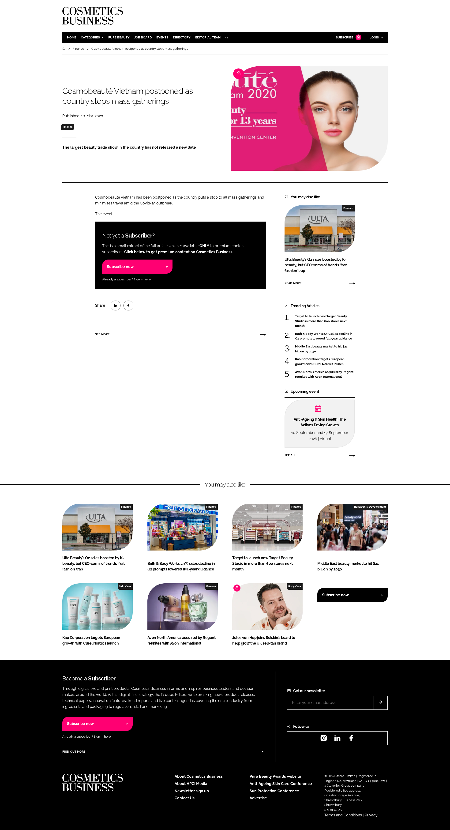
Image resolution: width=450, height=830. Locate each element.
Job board (143, 37)
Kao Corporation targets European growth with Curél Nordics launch (325, 361)
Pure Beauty (119, 37)
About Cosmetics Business (199, 776)
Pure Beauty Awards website (275, 776)
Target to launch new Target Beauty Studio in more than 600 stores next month (325, 321)
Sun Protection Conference (274, 791)
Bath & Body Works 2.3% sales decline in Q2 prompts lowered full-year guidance (325, 336)
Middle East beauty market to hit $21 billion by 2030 (325, 349)
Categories (90, 37)
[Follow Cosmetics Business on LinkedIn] (337, 739)
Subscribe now (120, 266)
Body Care (294, 586)
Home (71, 37)
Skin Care (125, 586)
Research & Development (370, 506)
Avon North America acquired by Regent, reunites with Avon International (325, 374)
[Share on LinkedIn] (115, 305)
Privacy (371, 815)
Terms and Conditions (343, 815)
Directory (182, 37)
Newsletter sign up (192, 791)
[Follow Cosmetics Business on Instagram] (323, 739)
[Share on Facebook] (128, 305)
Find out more (73, 751)
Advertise (258, 798)
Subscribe (344, 37)
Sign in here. (142, 279)
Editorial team (208, 37)
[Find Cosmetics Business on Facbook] (351, 739)
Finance (68, 126)
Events (162, 37)
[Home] (64, 48)
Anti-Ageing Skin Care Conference (281, 783)
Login (374, 37)
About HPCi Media (191, 783)
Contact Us (185, 798)
